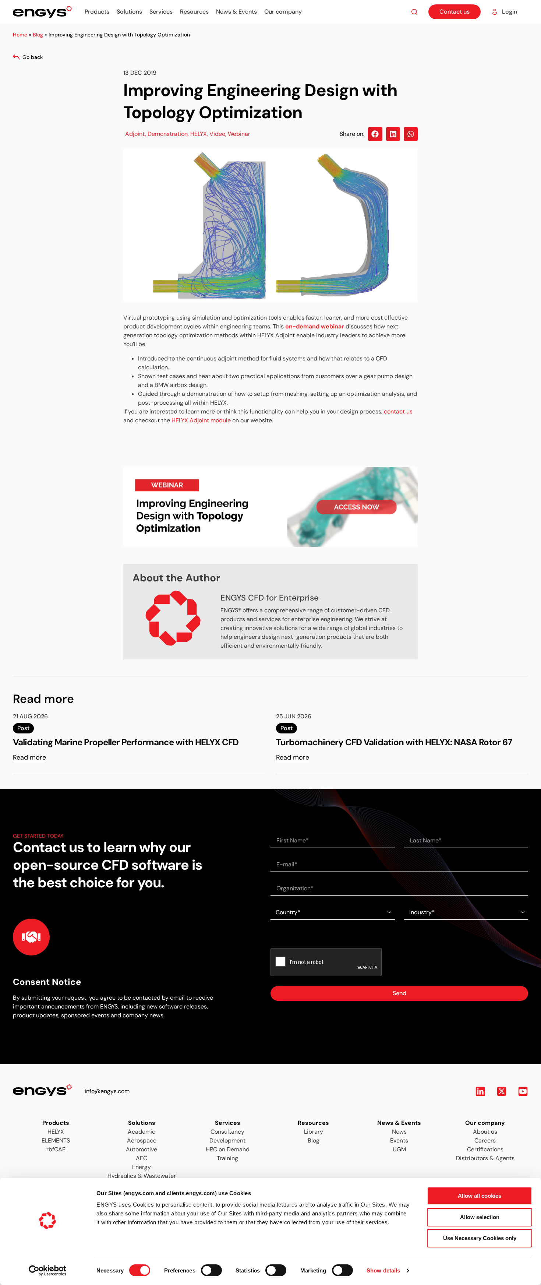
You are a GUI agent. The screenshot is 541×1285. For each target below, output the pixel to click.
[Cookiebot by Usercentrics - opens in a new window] (47, 1270)
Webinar (239, 134)
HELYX (198, 134)
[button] (375, 134)
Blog (38, 34)
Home (20, 34)
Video (217, 134)
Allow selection (479, 1217)
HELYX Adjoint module (201, 420)
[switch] (204, 1268)
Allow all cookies (479, 1196)
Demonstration (168, 134)
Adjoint (135, 134)
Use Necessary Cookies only (479, 1238)
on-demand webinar (314, 326)
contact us (398, 411)
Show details (383, 1270)
